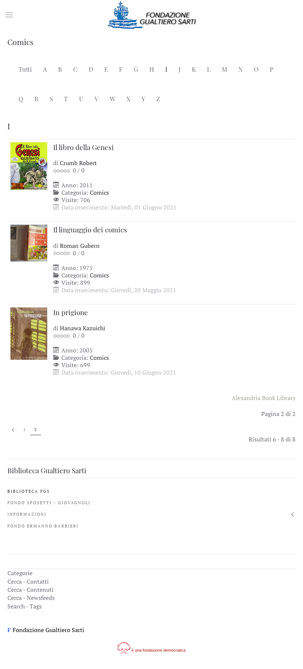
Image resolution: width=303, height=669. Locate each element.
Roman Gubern (80, 246)
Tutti (25, 69)
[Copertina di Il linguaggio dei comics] (28, 242)
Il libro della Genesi (83, 147)
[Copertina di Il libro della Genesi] (28, 165)
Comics (99, 192)
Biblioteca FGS (28, 491)
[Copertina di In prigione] (28, 333)
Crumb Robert (78, 163)
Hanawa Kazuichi (82, 328)
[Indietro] (13, 429)
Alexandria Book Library (264, 398)
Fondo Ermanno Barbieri (43, 526)
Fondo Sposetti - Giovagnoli (49, 502)
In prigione (70, 312)
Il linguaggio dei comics (90, 229)
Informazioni (27, 514)
